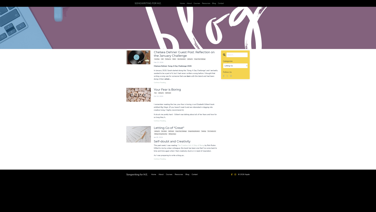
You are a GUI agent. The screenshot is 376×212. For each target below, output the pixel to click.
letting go (190, 59)
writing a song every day (160, 134)
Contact (221, 3)
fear (155, 93)
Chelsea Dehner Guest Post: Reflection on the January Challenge (184, 54)
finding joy (168, 59)
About (189, 3)
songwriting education (194, 131)
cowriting (156, 59)
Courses (197, 3)
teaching (203, 131)
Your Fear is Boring (167, 89)
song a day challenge (199, 59)
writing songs (172, 134)
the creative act (212, 131)
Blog (214, 3)
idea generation (182, 59)
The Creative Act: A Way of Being (191, 145)
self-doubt (168, 93)
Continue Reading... (160, 82)
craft (162, 59)
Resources (206, 3)
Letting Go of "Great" (169, 128)
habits (174, 59)
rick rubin (164, 131)
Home (182, 3)
